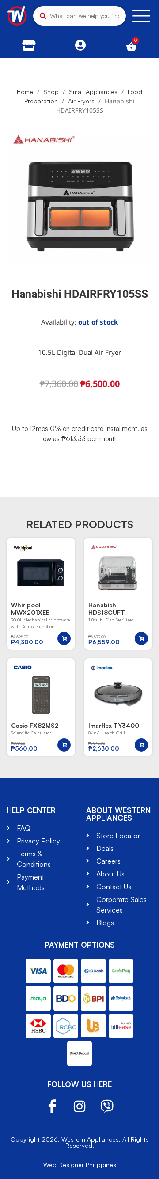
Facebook (52, 1107)
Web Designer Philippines (79, 1164)
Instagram (79, 1106)
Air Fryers (81, 101)
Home (25, 91)
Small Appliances (93, 91)
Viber (107, 1106)
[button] (64, 638)
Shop (51, 91)
